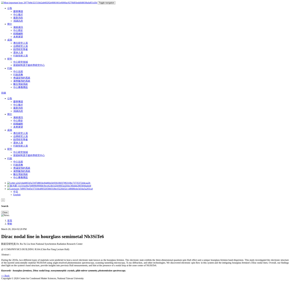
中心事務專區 (20, 87)
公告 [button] (9, 8)
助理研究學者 (20, 49)
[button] (50, 188)
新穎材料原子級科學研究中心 (29, 65)
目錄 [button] (3, 93)
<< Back (5, 275)
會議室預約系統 (21, 77)
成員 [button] (9, 40)
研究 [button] (9, 59)
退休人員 (18, 52)
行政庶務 (18, 74)
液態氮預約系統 (21, 81)
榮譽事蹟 (18, 11)
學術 (9, 223)
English (17, 194)
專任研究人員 (20, 43)
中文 (15, 191)
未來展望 (18, 36)
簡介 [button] (9, 24)
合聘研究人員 (20, 46)
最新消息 (18, 17)
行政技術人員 (20, 55)
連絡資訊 (18, 27)
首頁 (9, 220)
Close (4, 212)
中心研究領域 (20, 62)
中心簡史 (18, 30)
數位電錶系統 (20, 84)
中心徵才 (18, 14)
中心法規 (18, 71)
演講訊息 (18, 21)
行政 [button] (9, 68)
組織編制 (18, 33)
